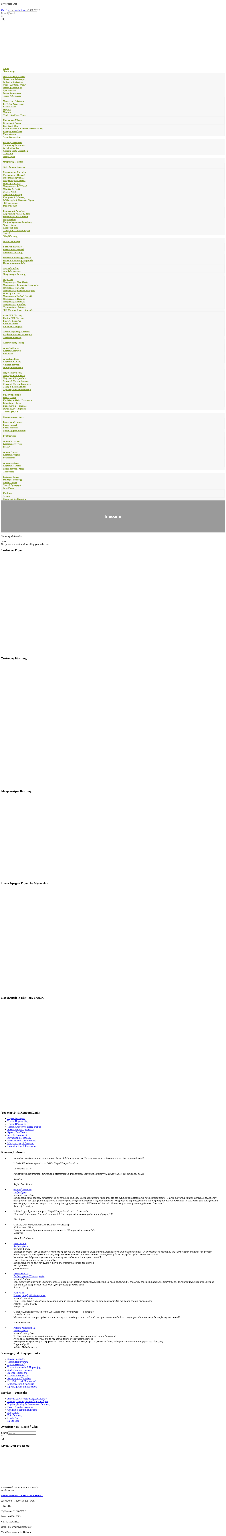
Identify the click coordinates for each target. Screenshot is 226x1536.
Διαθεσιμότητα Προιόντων (20, 1129)
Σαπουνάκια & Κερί (12, 194)
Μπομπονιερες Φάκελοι (14, 178)
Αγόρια (6, 496)
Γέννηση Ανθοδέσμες (12, 87)
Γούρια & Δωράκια (12, 93)
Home (6, 68)
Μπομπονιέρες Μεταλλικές (15, 282)
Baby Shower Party (12, 403)
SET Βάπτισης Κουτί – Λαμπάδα (18, 310)
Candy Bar (8, 154)
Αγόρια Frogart (10, 452)
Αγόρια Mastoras (11, 463)
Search (4, 13)
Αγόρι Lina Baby (11, 359)
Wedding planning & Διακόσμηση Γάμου (27, 1401)
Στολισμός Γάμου (11, 477)
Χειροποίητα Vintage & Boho (16, 214)
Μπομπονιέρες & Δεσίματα (20, 1143)
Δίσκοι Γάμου (9, 225)
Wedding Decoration (12, 142)
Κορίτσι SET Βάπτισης (13, 318)
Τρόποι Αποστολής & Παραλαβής (24, 1126)
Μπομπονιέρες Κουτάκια (14, 304)
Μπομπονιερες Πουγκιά (14, 175)
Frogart (6, 447)
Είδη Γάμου (9, 156)
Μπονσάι (7, 112)
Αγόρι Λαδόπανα (11, 348)
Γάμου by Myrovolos (12, 422)
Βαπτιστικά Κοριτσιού (13, 249)
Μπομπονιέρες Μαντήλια (14, 172)
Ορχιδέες (7, 109)
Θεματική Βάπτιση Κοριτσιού (17, 384)
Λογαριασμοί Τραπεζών (19, 1137)
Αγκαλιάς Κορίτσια (12, 271)
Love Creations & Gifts (14, 76)
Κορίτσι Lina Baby (12, 362)
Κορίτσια (7, 493)
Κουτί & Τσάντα (10, 324)
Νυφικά (6, 233)
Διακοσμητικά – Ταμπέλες (15, 406)
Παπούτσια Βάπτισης (13, 252)
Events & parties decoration (20, 1407)
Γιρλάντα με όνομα (12, 395)
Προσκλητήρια (10, 411)
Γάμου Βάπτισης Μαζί (13, 469)
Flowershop (8, 71)
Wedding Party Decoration (15, 151)
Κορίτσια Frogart (11, 455)
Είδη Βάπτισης (10, 236)
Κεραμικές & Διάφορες (14, 197)
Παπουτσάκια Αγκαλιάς (14, 263)
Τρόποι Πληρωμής (16, 1124)
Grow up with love (11, 183)
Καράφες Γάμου (10, 228)
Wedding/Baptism (11, 148)
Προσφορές (8, 471)
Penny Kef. (19, 1292)
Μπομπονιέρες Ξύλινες (13, 288)
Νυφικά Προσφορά (12, 485)
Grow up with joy (11, 293)
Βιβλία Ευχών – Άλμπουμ (14, 409)
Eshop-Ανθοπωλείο (12, 96)
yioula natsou (20, 1243)
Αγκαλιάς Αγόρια (11, 268)
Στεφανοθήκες (9, 219)
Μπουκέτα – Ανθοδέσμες (14, 79)
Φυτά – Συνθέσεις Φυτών (14, 85)
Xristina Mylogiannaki (24, 1327)
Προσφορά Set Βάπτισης (14, 499)
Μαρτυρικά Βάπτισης (13, 367)
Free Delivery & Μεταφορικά (21, 1140)
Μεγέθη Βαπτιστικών (17, 1135)
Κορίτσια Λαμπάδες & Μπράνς (17, 334)
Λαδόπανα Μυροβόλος (13, 343)
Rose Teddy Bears (11, 126)
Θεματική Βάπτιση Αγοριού (15, 381)
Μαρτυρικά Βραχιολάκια (14, 378)
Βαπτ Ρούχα (8, 488)
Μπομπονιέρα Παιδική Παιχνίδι (17, 296)
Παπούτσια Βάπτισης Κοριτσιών (18, 260)
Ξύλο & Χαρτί (9, 192)
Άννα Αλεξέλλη (21, 1273)
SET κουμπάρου (10, 203)
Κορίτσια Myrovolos (12, 444)
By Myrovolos (9, 436)
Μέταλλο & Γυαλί (11, 189)
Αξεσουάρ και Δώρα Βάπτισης (17, 389)
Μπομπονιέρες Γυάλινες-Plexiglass (19, 290)
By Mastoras (9, 458)
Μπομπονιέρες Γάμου (13, 162)
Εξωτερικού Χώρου (12, 123)
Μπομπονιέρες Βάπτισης (14, 274)
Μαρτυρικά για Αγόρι (13, 373)
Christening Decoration (14, 145)
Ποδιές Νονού (9, 397)
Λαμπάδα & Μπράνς (12, 326)
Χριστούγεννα (9, 90)
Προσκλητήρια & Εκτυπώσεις (22, 1146)
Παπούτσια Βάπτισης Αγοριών (17, 258)
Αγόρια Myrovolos (11, 441)
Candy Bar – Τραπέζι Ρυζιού (16, 230)
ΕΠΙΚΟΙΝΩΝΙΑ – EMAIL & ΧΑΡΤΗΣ (22, 1495)
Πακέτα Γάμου (10, 482)
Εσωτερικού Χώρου (12, 120)
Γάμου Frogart (10, 425)
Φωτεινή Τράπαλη (23, 1189)
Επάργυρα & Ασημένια (14, 211)
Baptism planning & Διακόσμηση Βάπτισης (28, 1404)
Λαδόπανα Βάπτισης (12, 337)
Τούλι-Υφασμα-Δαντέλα (14, 167)
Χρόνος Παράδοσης (17, 1132)
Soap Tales (8, 279)
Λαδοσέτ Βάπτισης (11, 365)
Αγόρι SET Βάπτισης (12, 315)
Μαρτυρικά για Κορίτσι (14, 375)
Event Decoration (11, 137)
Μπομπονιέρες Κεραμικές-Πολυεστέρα (21, 285)
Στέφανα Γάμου (10, 206)
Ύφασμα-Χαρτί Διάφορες (14, 307)
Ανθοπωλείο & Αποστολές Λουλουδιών (27, 1398)
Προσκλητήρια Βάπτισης (14, 431)
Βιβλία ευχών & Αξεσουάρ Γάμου (18, 200)
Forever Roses (9, 107)
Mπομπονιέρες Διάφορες (14, 180)
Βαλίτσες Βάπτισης (12, 321)
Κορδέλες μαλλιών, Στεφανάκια (17, 400)
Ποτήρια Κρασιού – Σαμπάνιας (17, 222)
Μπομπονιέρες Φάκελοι (14, 302)
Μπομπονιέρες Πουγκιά (14, 299)
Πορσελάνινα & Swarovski (15, 216)
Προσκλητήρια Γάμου (13, 417)
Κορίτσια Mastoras (12, 466)
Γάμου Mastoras (10, 428)
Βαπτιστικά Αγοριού (12, 247)
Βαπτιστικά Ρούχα (11, 241)
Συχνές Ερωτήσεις (16, 1118)
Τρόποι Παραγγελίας (17, 1121)
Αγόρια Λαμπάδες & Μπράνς (16, 332)
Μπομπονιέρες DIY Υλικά (15, 186)
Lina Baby (8, 354)
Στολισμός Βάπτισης (12, 480)
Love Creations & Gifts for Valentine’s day (23, 129)
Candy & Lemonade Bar (14, 387)
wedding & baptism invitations (22, 1409)
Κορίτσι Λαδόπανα (12, 351)
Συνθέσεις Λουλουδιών (13, 82)
